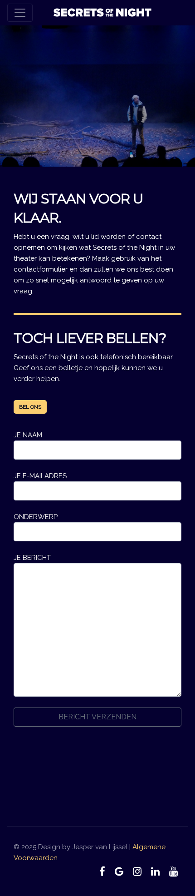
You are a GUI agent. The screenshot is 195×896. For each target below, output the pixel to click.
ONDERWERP (36, 517)
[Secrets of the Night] (102, 12)
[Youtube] (173, 871)
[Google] (119, 871)
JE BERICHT (32, 558)
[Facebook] (102, 871)
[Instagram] (137, 871)
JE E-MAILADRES (40, 476)
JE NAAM (28, 435)
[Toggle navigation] (20, 13)
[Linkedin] (155, 871)
